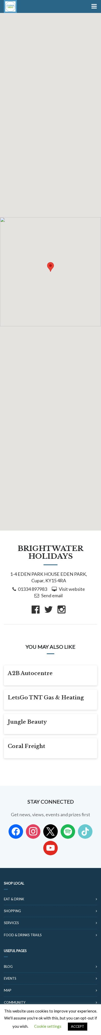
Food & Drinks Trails (23, 935)
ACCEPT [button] (77, 1026)
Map (7, 990)
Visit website (72, 589)
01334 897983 (32, 589)
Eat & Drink (14, 899)
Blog (8, 966)
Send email (52, 595)
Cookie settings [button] (47, 1026)
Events (10, 978)
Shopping (12, 911)
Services (11, 923)
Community (14, 1002)
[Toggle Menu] (93, 6)
